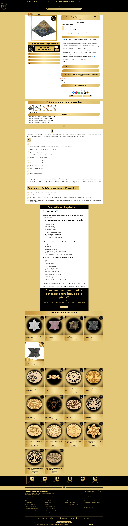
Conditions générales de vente (90, 498)
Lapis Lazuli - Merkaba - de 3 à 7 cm (92, 336)
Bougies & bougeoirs (48, 502)
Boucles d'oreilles (48, 500)
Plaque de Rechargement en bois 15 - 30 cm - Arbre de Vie (93, 389)
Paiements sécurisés (88, 509)
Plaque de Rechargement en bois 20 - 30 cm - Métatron (34, 442)
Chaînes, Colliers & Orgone (50, 506)
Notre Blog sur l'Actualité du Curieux (32, 512)
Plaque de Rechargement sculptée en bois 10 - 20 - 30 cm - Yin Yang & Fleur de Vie (34, 389)
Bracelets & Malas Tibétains (50, 508)
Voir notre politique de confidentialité (61, 524)
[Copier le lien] (87, 92)
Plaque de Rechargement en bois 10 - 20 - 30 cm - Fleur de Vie (54, 469)
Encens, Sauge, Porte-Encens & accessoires (53, 512)
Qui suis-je (27, 498)
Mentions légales (87, 511)
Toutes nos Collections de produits (31, 508)
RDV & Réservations (28, 502)
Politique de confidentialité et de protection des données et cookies (92, 506)
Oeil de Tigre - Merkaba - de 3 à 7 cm (72, 336)
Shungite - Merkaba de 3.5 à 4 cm (32, 361)
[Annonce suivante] (79, 1)
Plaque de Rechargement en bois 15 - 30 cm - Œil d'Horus (54, 442)
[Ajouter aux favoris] (25, 317)
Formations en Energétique (30, 504)
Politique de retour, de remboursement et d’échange (92, 503)
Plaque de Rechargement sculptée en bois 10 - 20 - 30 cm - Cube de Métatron (54, 415)
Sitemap (85, 512)
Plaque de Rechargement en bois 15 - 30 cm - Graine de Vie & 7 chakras (73, 442)
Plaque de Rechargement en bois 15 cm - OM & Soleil (73, 389)
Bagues (46, 498)
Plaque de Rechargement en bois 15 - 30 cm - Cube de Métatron (93, 442)
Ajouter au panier (64, 114)
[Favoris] (124, 6)
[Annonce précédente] (49, 1)
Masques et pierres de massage (50, 510)
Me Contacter (27, 500)
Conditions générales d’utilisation (90, 500)
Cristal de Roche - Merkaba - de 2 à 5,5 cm (34, 336)
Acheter (34, 338)
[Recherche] (80, 9)
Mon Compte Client (68, 498)
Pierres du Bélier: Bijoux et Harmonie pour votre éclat (59, 12)
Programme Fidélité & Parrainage (31, 506)
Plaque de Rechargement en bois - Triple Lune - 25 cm (54, 389)
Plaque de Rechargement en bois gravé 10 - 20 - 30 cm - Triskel (74, 415)
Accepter (91, 524)
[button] (46, 6)
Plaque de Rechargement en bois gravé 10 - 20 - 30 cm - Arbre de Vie (34, 469)
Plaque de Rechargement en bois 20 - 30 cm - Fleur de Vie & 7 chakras (93, 415)
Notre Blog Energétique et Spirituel (31, 510)
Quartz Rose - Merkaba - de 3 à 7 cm (53, 336)
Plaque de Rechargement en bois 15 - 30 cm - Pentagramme (34, 415)
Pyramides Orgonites (49, 504)
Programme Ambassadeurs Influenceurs (32, 513)
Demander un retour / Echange (70, 500)
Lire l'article (64, 307)
